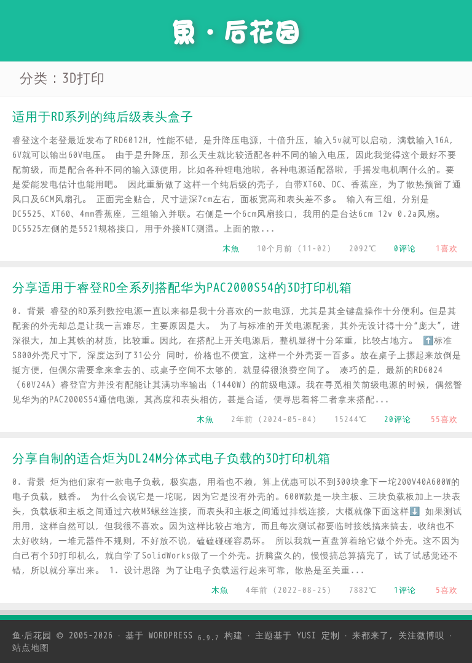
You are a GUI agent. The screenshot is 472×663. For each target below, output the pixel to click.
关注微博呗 (421, 635)
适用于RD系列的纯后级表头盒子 (103, 117)
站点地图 (30, 648)
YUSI (307, 635)
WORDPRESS (184, 635)
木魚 (231, 248)
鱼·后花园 (32, 635)
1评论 (405, 590)
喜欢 (447, 248)
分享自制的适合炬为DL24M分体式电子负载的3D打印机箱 (171, 458)
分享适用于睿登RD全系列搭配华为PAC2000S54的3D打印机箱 (182, 288)
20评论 (397, 419)
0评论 (405, 248)
